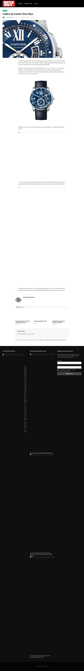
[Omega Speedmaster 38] (42, 314)
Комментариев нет (25, 17)
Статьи (36, 3)
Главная (20, 3)
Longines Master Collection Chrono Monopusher (22, 322)
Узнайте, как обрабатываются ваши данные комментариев (52, 339)
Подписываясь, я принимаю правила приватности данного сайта (66, 370)
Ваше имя (59, 360)
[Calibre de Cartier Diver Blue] (42, 39)
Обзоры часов (28, 3)
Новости (5, 10)
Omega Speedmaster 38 (40, 321)
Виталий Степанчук (10, 17)
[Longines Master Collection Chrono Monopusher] (23, 314)
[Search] (80, 3)
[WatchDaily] (9, 3)
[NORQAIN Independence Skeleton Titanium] (60, 314)
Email (58, 365)
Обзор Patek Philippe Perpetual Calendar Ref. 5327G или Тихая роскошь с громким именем (41, 554)
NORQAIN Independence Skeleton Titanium (58, 322)
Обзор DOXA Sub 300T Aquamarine (44, 453)
